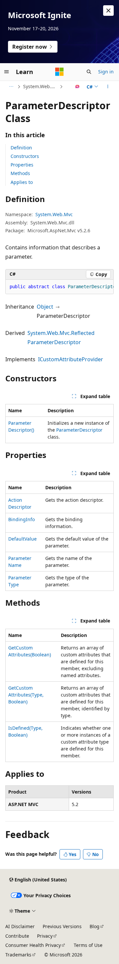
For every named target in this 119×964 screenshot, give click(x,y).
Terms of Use (88, 945)
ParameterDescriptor (79, 430)
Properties (22, 165)
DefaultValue (22, 539)
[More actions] (108, 86)
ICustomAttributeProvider (70, 359)
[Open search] (89, 72)
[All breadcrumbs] (11, 86)
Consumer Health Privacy (33, 945)
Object (45, 306)
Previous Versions (62, 926)
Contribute (17, 936)
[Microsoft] (59, 71)
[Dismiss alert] (108, 10)
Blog (94, 926)
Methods (20, 173)
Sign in (106, 71)
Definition (21, 147)
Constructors (25, 156)
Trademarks (18, 954)
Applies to (22, 182)
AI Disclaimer (20, 926)
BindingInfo (21, 519)
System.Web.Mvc (40, 86)
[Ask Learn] (77, 86)
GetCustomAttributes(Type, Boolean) (26, 695)
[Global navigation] (6, 72)
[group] (59, 287)
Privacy (45, 936)
